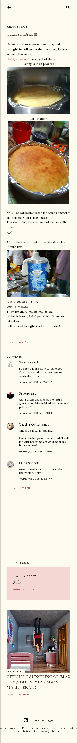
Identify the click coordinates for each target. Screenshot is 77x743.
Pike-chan (26, 463)
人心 (17, 582)
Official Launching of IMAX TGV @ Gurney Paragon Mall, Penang (38, 682)
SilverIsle (25, 362)
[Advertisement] (38, 525)
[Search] (68, 6)
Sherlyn (12, 59)
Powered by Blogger (42, 720)
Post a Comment (18, 487)
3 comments (30, 589)
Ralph (27, 59)
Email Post (22, 341)
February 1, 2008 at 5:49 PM (35, 451)
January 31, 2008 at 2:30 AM (36, 381)
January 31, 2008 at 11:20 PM (36, 412)
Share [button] (10, 341)
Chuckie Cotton (30, 424)
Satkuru (24, 393)
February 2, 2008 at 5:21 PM (35, 478)
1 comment (23, 694)
